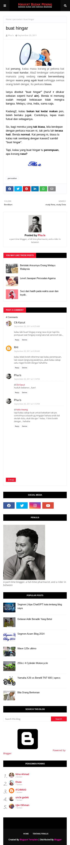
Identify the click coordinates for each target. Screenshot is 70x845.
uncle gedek (22, 797)
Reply (17, 340)
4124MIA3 (20, 789)
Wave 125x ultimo (26, 648)
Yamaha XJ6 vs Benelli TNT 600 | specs (38, 677)
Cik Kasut (19, 322)
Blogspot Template (29, 839)
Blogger (58, 839)
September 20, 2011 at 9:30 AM (27, 351)
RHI (16, 347)
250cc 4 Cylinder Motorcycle (32, 663)
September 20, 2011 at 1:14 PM (27, 379)
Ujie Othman (22, 805)
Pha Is (11, 35)
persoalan (17, 19)
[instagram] (35, 505)
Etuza (18, 781)
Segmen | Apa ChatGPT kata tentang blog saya (39, 606)
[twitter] (22, 505)
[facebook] (9, 505)
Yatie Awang (22, 409)
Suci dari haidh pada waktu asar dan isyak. (39, 293)
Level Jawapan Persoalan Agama (38, 278)
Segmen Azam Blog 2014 (30, 633)
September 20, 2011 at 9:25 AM (27, 326)
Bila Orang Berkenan (28, 692)
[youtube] (48, 505)
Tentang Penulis (40, 833)
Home (8, 19)
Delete (24, 340)
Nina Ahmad (22, 774)
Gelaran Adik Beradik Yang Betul (34, 619)
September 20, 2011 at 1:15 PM (27, 404)
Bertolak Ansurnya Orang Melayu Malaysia (37, 267)
